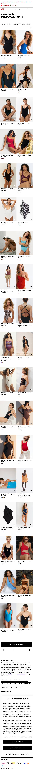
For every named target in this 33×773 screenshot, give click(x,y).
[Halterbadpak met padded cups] (24, 76)
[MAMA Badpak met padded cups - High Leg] (24, 447)
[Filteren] (31, 28)
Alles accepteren (17, 741)
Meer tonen (5, 691)
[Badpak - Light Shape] (8, 42)
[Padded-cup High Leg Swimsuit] (8, 548)
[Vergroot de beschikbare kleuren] (19, 59)
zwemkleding (21, 674)
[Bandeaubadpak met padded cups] (8, 243)
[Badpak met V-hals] (8, 615)
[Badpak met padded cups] (8, 413)
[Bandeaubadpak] (8, 344)
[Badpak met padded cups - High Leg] (24, 42)
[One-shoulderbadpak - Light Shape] (24, 209)
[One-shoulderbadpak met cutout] (8, 141)
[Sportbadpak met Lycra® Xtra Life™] (24, 310)
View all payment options (7, 768)
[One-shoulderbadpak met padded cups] (24, 548)
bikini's (9, 674)
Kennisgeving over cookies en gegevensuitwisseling (18, 737)
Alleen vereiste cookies (18, 748)
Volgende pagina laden (16, 644)
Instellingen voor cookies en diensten (17, 754)
